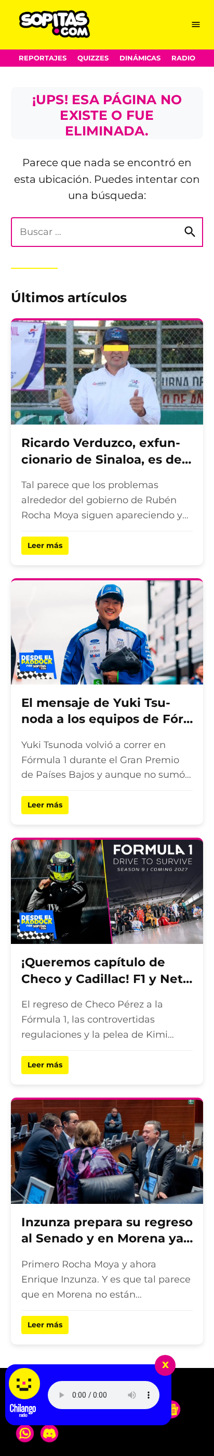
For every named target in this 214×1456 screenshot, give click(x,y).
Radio (183, 58)
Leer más (45, 545)
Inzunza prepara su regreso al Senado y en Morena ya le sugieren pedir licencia (107, 1238)
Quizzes (93, 58)
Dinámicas (139, 58)
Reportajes (42, 58)
